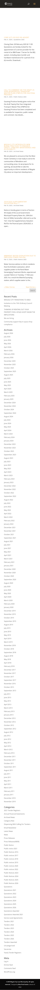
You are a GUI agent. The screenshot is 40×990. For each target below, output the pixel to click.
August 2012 (8, 732)
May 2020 (7, 593)
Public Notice (9, 845)
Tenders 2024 (9, 932)
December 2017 (10, 670)
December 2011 (10, 756)
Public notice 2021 (10, 848)
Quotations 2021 (10, 890)
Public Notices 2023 (11, 873)
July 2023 (7, 461)
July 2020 (7, 586)
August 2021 (8, 541)
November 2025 (10, 364)
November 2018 (10, 645)
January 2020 (8, 607)
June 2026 (7, 340)
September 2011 (10, 767)
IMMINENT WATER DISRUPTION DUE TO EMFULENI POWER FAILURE (20, 256)
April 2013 (7, 704)
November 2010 (10, 801)
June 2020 (7, 590)
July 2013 (7, 694)
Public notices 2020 (11, 866)
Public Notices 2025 (20, 97)
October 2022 (9, 493)
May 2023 (7, 468)
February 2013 (9, 711)
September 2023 (10, 455)
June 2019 (7, 631)
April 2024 (7, 430)
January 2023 (8, 482)
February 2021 (9, 562)
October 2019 (9, 618)
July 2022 (7, 503)
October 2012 (9, 725)
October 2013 (9, 687)
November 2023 (10, 448)
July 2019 (7, 628)
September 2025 (10, 371)
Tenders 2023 (9, 928)
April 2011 (7, 784)
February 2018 (9, 666)
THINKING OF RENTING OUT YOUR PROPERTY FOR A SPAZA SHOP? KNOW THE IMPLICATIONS (19, 312)
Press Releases (9, 838)
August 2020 (8, 583)
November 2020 (10, 573)
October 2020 (9, 576)
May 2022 (7, 510)
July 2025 (7, 378)
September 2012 (10, 729)
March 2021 (8, 559)
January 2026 (8, 357)
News (6, 835)
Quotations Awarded (11, 911)
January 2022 (8, 524)
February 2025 (9, 396)
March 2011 (8, 788)
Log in (6, 961)
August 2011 (8, 770)
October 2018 (9, 649)
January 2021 (8, 566)
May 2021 (7, 552)
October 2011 (9, 763)
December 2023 (10, 444)
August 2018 (8, 656)
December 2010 (10, 798)
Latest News (8, 831)
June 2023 (7, 465)
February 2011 (9, 791)
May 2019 (7, 635)
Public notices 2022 (11, 869)
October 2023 (9, 451)
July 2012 (7, 736)
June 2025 (7, 382)
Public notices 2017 (11, 855)
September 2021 (10, 538)
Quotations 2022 (10, 894)
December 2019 (10, 611)
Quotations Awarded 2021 (13, 914)
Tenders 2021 (9, 921)
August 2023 (8, 458)
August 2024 (8, 416)
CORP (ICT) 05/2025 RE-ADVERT (16, 37)
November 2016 (10, 684)
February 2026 (9, 354)
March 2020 (8, 600)
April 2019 (7, 638)
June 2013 (7, 697)
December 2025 (10, 361)
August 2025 (8, 375)
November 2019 (10, 614)
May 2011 (7, 781)
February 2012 (9, 753)
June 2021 (7, 548)
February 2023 (9, 479)
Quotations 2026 (10, 907)
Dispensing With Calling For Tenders (17, 824)
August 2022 (8, 500)
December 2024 (10, 403)
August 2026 (8, 333)
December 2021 (10, 527)
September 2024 (10, 413)
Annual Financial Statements (14, 814)
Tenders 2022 (9, 925)
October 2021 (9, 534)
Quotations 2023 (10, 897)
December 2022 (10, 486)
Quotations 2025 (19, 40)
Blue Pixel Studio (23, 984)
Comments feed (10, 968)
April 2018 (7, 663)
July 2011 (7, 774)
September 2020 (10, 579)
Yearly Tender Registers (12, 953)
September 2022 (10, 496)
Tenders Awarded (10, 942)
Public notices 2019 (11, 862)
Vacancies (7, 949)
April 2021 (7, 555)
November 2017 (10, 673)
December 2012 (10, 718)
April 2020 (7, 597)
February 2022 (9, 520)
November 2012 (10, 722)
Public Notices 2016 (11, 852)
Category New (9, 821)
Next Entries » (31, 287)
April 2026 (7, 347)
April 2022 (7, 513)
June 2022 (7, 507)
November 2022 (10, 489)
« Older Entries (9, 287)
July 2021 (7, 545)
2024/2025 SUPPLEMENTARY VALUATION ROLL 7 (15, 202)
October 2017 (9, 677)
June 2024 (7, 423)
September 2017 (10, 680)
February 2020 (9, 604)
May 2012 (7, 743)
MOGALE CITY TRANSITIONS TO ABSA (17, 300)
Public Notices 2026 (11, 883)
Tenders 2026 (9, 939)
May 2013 (7, 701)
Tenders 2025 (9, 935)
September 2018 (10, 652)
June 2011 (7, 777)
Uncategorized (9, 946)
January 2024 (8, 441)
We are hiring (9, 318)
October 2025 (9, 368)
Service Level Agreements (13, 918)
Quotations (8, 887)
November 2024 (10, 406)
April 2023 (7, 472)
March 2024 (8, 434)
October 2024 (9, 409)
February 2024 (9, 437)
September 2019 (10, 621)
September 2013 (10, 691)
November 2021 (10, 531)
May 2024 (7, 427)
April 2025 (7, 389)
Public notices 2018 (11, 859)
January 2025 (8, 399)
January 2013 (8, 715)
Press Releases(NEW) (11, 841)
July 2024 (7, 420)
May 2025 (7, 385)
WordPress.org (9, 972)
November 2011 (10, 760)
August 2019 (8, 625)
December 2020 (10, 569)
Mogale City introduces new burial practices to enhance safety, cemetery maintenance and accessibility (20, 146)
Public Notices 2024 (11, 876)
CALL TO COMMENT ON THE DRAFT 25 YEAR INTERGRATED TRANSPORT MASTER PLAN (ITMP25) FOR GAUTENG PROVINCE (19, 92)
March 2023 (8, 475)
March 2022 (8, 517)
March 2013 (8, 708)
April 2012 (7, 746)
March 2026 (8, 350)
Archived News (18, 151)
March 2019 (8, 642)
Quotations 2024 (10, 901)
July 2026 (7, 337)
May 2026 (7, 343)
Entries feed (8, 965)
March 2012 (8, 749)
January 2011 (8, 795)
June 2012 (7, 739)
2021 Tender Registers (12, 810)
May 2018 (7, 659)
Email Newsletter (10, 828)
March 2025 (8, 392)
